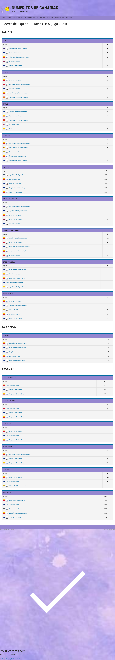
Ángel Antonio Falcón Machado (17, 156)
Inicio (3, 18)
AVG (105, 171)
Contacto (50, 18)
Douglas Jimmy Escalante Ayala (18, 188)
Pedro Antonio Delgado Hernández (18, 97)
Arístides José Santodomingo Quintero (19, 57)
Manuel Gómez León (14, 179)
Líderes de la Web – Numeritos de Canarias (25, 18)
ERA (105, 496)
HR (107, 139)
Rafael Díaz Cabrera (14, 61)
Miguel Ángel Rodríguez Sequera (18, 48)
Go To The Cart (15, 659)
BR (107, 297)
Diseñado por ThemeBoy (109, 529)
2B (107, 76)
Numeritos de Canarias (35, 7)
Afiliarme (42, 18)
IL (104, 381)
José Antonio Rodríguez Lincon (14, 282)
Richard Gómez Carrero (15, 65)
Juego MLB (69, 18)
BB (107, 265)
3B (107, 107)
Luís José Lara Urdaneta (12, 385)
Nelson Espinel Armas (15, 183)
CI (107, 234)
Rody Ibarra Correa (14, 124)
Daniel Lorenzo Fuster (15, 52)
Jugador (5, 44)
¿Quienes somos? (59, 18)
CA (107, 202)
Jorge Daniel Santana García (17, 278)
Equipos (9, 18)
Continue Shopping (5, 659)
